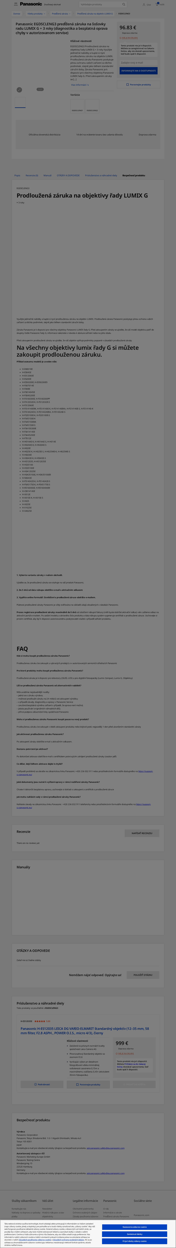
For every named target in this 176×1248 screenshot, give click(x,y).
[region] (88, 1234)
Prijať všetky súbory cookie (135, 1241)
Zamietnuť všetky (134, 1234)
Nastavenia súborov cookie (135, 1227)
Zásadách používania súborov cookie (35, 1240)
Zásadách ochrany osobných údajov (68, 1240)
